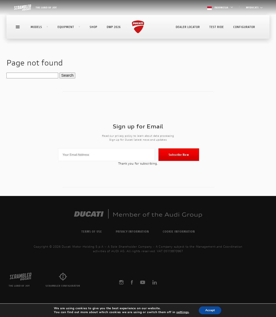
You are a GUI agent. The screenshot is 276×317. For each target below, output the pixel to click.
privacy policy (124, 135)
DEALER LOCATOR (188, 27)
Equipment (66, 27)
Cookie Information (179, 231)
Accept (210, 310)
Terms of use (91, 231)
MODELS (36, 27)
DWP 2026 (114, 27)
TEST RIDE (216, 27)
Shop (93, 27)
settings (182, 312)
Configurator (244, 27)
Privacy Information (132, 231)
